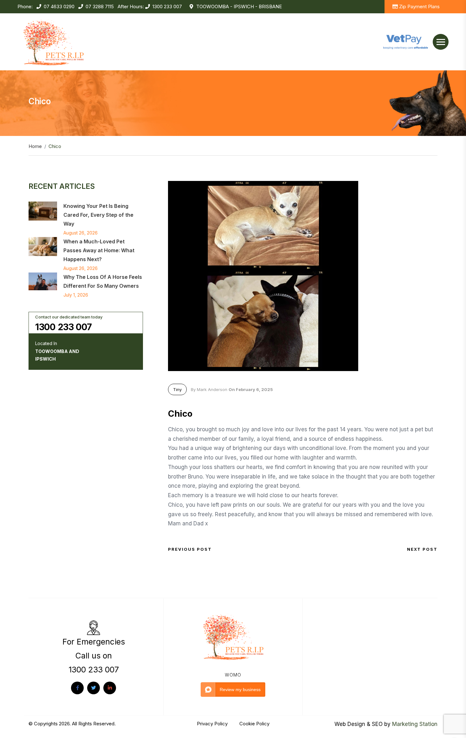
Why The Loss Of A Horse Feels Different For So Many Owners (102, 281)
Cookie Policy (254, 724)
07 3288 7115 (100, 6)
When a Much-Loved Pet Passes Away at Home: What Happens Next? (98, 250)
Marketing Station (414, 724)
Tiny (177, 389)
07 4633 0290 (59, 6)
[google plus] (109, 688)
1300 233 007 (167, 6)
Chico (180, 413)
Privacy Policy (213, 724)
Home (35, 146)
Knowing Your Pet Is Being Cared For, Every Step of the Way (98, 215)
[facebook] (77, 688)
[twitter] (93, 688)
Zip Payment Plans (419, 6)
